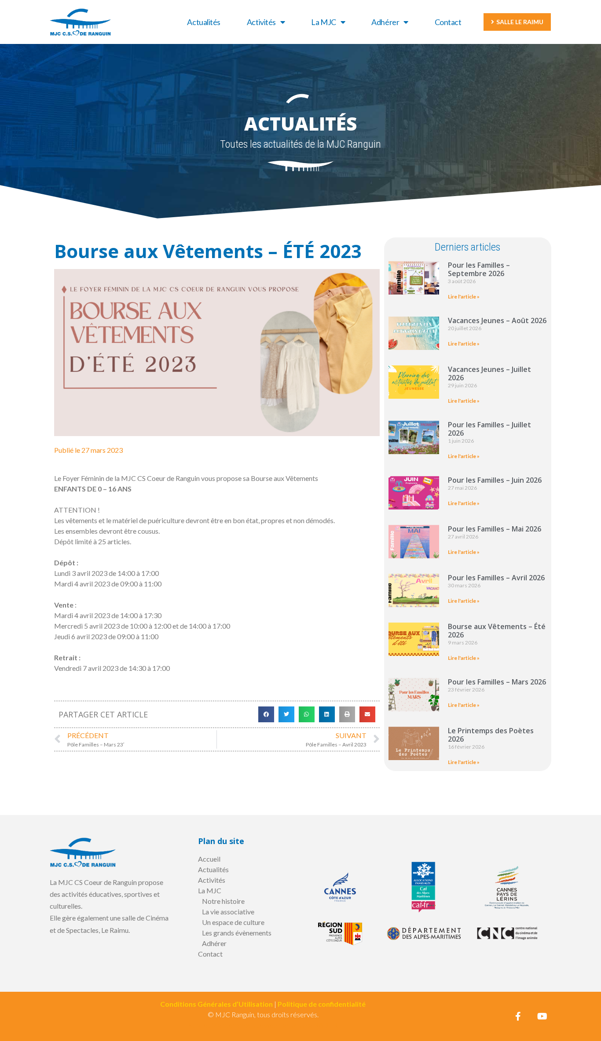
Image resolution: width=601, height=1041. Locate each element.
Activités (261, 22)
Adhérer (385, 22)
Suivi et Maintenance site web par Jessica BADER (262, 1025)
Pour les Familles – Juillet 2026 (489, 429)
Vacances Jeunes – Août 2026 (497, 320)
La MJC (323, 22)
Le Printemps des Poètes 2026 (491, 735)
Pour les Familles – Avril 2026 (496, 577)
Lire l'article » (464, 296)
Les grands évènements (236, 932)
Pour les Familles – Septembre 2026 (479, 269)
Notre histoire (223, 901)
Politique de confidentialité (322, 1004)
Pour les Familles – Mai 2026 (494, 529)
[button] (266, 714)
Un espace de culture (233, 922)
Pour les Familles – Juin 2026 (495, 480)
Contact (448, 22)
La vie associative (228, 911)
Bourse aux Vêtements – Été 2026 (497, 631)
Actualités (203, 22)
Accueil (209, 859)
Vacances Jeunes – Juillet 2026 (489, 373)
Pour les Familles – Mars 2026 (497, 682)
